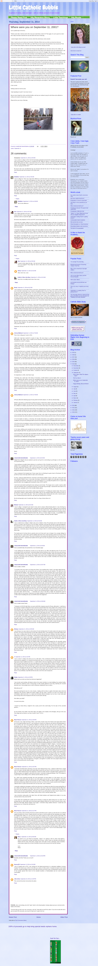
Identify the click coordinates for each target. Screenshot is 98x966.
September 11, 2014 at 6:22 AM (25, 287)
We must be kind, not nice (77, 222)
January (75, 402)
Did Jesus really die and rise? (77, 198)
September (76, 372)
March (75, 398)
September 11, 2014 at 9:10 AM (38, 277)
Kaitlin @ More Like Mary (24, 277)
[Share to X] (44, 146)
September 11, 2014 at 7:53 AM (30, 333)
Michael (16, 504)
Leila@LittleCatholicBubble (21, 458)
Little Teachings (60, 17)
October (75, 370)
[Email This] (41, 146)
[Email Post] (37, 146)
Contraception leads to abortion (78, 220)
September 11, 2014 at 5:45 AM (27, 261)
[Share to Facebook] (45, 146)
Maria (19, 836)
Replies (17, 198)
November (76, 368)
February (75, 400)
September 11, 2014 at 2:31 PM (22, 656)
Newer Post (13, 917)
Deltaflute (16, 176)
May (74, 393)
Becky (19, 270)
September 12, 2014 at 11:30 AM (27, 864)
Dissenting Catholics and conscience (79, 226)
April (74, 395)
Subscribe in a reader (76, 114)
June (74, 391)
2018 (73, 354)
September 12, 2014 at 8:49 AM (28, 836)
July (74, 388)
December (76, 365)
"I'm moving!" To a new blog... (77, 261)
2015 (73, 361)
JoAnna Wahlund (18, 333)
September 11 (17, 148)
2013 (73, 405)
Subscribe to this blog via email (78, 47)
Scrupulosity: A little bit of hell (77, 211)
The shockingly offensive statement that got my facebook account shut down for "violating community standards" (80, 296)
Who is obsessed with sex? (77, 205)
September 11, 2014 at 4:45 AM (26, 176)
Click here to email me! (76, 50)
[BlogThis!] (42, 146)
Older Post (64, 917)
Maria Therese (17, 719)
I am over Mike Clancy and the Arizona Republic (78, 276)
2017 (73, 357)
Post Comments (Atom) (20, 920)
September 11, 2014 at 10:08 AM (37, 601)
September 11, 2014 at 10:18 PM (37, 855)
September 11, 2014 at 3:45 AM (28, 157)
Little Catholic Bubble (33, 7)
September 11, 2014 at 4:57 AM (24, 211)
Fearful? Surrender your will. (79, 79)
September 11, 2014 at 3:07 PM (29, 766)
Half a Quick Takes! (75, 279)
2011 (73, 410)
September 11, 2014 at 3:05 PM (29, 719)
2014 (73, 363)
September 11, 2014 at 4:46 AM (30, 201)
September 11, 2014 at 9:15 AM (34, 520)
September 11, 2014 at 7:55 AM (30, 394)
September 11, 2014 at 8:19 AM (37, 458)
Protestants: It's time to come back (79, 200)
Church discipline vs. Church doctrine (79, 224)
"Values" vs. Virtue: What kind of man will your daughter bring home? (79, 214)
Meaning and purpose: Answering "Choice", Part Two (78, 265)
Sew (15, 211)
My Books (76, 17)
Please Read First (19, 17)
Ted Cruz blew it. (77, 378)
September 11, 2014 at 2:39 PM (25, 677)
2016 (73, 359)
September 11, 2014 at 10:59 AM (26, 629)
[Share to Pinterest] (46, 146)
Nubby (15, 677)
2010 (73, 412)
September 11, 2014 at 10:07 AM (37, 564)
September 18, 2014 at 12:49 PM (28, 878)
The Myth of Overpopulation (77, 228)
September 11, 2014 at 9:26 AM (37, 545)
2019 (73, 352)
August (75, 386)
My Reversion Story (40, 17)
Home (39, 917)
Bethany (16, 629)
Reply (15, 172)
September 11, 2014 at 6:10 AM (28, 270)
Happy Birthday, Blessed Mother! (81, 383)
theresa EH (17, 864)
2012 (73, 407)
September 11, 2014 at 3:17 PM (29, 810)
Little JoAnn (17, 878)
